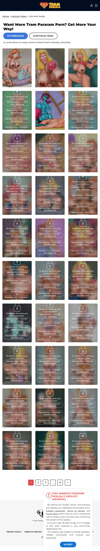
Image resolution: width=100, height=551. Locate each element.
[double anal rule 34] (83, 438)
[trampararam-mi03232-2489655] (83, 179)
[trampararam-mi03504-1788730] (83, 94)
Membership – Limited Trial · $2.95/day (17, 103)
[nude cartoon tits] (50, 438)
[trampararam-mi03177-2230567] (50, 225)
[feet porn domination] (50, 395)
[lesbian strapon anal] (83, 395)
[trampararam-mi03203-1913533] (17, 225)
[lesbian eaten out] (83, 353)
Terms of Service (33, 532)
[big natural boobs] (50, 353)
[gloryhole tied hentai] (17, 395)
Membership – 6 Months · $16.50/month (17, 128)
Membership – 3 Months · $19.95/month (17, 120)
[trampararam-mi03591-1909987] (17, 94)
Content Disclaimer (55, 511)
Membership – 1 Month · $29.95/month (17, 111)
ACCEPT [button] (68, 544)
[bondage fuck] (17, 438)
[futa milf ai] (50, 268)
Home (5, 16)
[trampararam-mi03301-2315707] (17, 183)
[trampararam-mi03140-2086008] (17, 264)
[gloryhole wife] (17, 353)
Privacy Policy (14, 532)
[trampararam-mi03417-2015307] (17, 140)
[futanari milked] (17, 310)
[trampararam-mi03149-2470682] (83, 225)
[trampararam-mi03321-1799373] (83, 140)
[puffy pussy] (50, 306)
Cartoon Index (18, 16)
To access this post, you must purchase (17, 97)
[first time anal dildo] (83, 310)
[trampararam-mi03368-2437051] (50, 140)
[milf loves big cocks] (83, 268)
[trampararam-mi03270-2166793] (50, 183)
